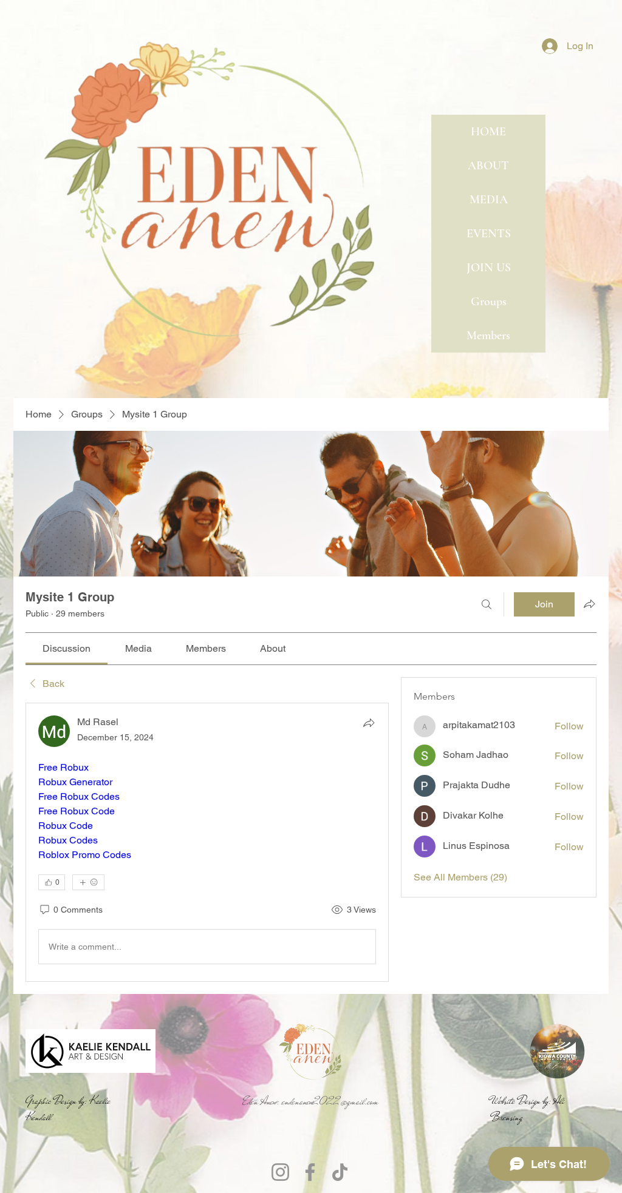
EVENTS (488, 233)
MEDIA (489, 199)
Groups (489, 301)
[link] (67, 648)
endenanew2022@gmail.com (330, 1101)
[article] (207, 842)
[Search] (486, 604)
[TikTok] (340, 1172)
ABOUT (488, 165)
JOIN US (488, 267)
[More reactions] (88, 882)
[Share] (368, 722)
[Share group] (589, 603)
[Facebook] (310, 1172)
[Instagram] (280, 1172)
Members (488, 335)
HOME (488, 131)
